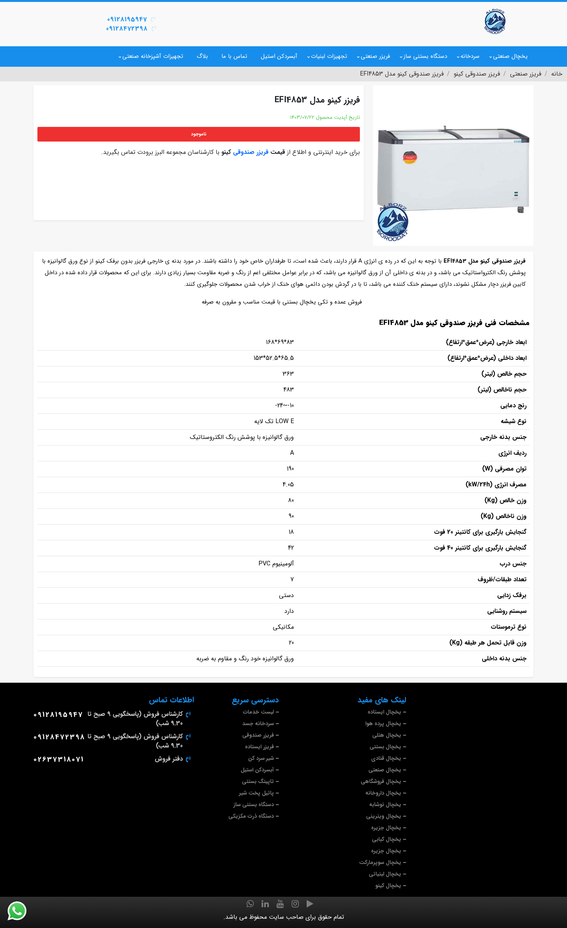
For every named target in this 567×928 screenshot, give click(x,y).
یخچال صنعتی (510, 56)
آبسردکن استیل (279, 56)
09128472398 (127, 29)
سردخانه (470, 56)
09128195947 (127, 19)
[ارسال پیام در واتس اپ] (21, 911)
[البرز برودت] (496, 21)
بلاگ (202, 56)
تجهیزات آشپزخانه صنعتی (152, 56)
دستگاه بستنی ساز (425, 56)
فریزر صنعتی (375, 56)
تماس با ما (234, 56)
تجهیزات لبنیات (329, 56)
